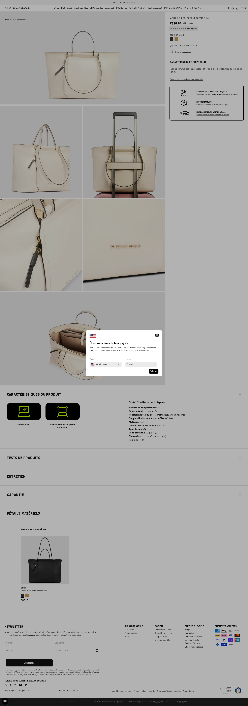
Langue (128, 359)
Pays (92, 359)
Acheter (153, 371)
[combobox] (99, 364)
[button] (157, 335)
